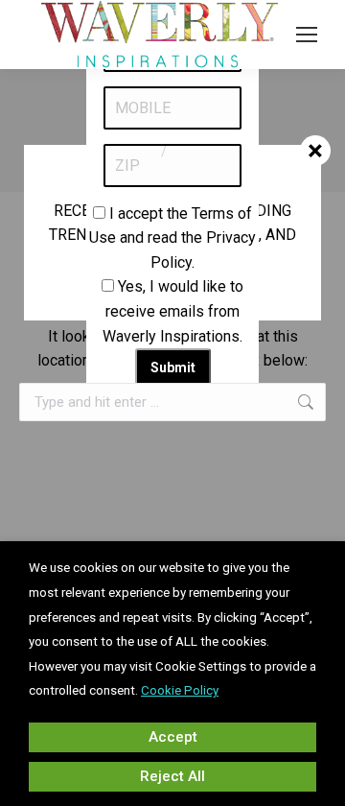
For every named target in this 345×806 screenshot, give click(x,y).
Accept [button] (173, 737)
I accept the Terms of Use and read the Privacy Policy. (172, 238)
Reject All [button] (172, 776)
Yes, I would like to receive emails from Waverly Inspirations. (173, 310)
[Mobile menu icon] (307, 34)
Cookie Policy (179, 690)
